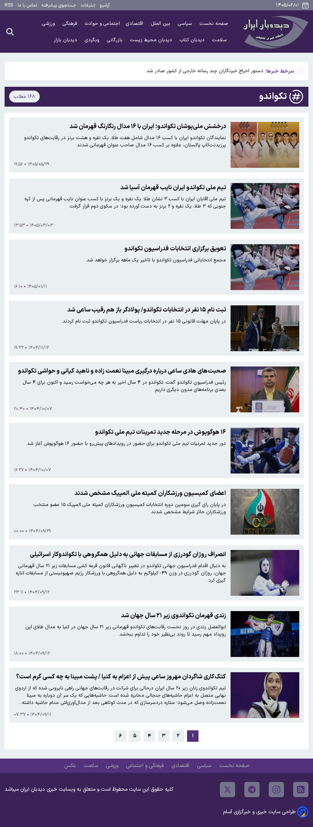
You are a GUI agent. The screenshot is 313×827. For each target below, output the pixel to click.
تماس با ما (27, 5)
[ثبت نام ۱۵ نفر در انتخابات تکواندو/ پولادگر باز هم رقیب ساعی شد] (265, 328)
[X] (227, 789)
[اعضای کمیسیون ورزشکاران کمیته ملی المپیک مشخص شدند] (265, 512)
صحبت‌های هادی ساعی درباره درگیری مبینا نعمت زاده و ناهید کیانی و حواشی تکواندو (122, 371)
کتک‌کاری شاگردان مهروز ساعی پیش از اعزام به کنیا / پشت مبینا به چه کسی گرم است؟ (121, 676)
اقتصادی (135, 23)
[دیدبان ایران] (274, 31)
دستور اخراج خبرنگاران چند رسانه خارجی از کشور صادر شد (205, 71)
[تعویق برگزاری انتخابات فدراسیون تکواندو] (265, 267)
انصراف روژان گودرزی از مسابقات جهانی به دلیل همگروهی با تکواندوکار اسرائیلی (128, 554)
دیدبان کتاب (193, 40)
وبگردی (93, 40)
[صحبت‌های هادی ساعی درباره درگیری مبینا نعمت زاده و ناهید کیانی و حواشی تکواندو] (265, 389)
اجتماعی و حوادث (102, 23)
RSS (9, 5)
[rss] (300, 789)
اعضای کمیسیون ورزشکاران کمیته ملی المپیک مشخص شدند (150, 493)
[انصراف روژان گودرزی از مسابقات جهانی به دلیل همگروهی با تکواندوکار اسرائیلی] (265, 573)
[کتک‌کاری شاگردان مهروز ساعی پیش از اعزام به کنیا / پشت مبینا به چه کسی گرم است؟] (265, 695)
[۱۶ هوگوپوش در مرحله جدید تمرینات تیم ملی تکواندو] (265, 450)
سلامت (220, 40)
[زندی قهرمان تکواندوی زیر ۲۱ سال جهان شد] (265, 634)
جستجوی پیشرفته (59, 5)
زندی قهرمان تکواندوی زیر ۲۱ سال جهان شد (173, 615)
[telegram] (252, 789)
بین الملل (161, 23)
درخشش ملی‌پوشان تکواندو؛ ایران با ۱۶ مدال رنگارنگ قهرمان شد (147, 126)
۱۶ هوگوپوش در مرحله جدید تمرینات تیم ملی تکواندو (160, 432)
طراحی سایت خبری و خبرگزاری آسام (259, 812)
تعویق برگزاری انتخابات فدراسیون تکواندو (175, 248)
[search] (10, 31)
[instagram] (276, 789)
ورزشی (49, 23)
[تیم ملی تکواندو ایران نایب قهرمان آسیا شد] (265, 206)
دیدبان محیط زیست (152, 40)
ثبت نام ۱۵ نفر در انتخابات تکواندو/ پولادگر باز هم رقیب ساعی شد (146, 310)
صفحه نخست (214, 23)
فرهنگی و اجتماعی (145, 766)
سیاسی (186, 23)
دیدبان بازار (66, 40)
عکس (70, 766)
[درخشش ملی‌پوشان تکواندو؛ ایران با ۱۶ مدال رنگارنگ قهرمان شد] (265, 145)
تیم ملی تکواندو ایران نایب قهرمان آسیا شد (173, 187)
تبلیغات (88, 5)
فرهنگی (71, 23)
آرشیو (105, 5)
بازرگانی (115, 40)
